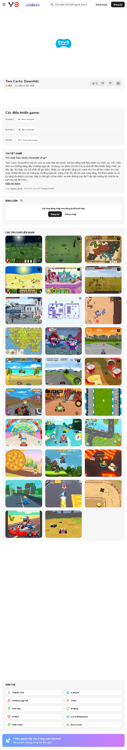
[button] (12, 183)
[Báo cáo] (110, 83)
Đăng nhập (101, 4)
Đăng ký (118, 4)
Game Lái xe (16, 188)
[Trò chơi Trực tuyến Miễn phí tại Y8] (14, 4)
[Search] (51, 4)
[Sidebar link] (4, 4)
